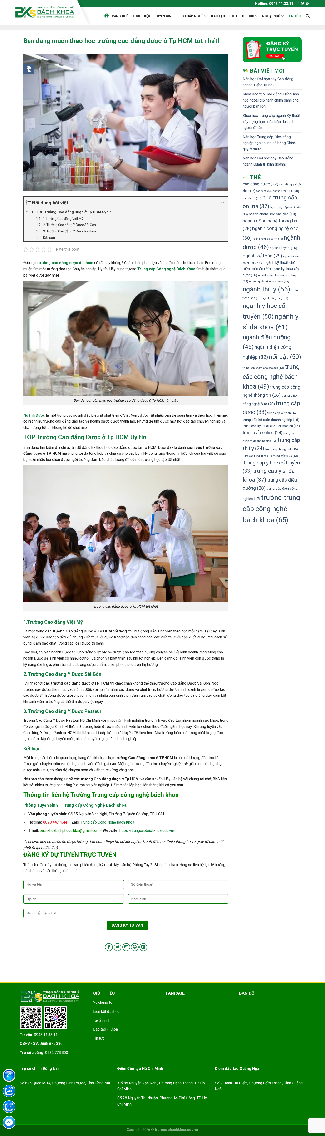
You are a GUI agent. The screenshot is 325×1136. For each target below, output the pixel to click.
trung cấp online (262, 432)
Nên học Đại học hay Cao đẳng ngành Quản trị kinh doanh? (268, 161)
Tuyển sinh (164, 16)
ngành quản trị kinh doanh (269, 281)
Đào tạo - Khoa (105, 1029)
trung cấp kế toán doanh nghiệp (271, 420)
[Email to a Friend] (126, 947)
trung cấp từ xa (285, 456)
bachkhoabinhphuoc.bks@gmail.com (69, 830)
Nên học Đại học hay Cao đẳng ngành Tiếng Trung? (268, 82)
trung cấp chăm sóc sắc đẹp (263, 368)
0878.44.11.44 (55, 822)
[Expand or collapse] (223, 202)
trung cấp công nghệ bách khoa (271, 376)
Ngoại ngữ (271, 16)
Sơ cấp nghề (192, 16)
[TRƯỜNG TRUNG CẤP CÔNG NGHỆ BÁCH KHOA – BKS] (44, 12)
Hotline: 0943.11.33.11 (274, 3)
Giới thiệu (141, 16)
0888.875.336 (51, 1043)
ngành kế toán (262, 256)
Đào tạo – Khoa (224, 16)
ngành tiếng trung (275, 298)
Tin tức (294, 16)
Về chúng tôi (103, 1002)
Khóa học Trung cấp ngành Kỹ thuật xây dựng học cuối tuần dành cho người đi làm (271, 121)
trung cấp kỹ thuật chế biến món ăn (271, 426)
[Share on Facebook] (109, 947)
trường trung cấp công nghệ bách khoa (271, 509)
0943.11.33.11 (46, 1034)
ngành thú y (266, 289)
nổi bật (285, 356)
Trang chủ (119, 16)
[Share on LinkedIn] (143, 947)
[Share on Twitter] (118, 947)
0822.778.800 (56, 1052)
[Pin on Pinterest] (135, 947)
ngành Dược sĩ (283, 248)
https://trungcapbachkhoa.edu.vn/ (147, 830)
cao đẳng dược (260, 184)
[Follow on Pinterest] (307, 3)
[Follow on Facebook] (298, 3)
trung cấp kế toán (282, 413)
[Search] (308, 16)
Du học (248, 16)
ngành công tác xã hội (268, 238)
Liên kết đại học (106, 1011)
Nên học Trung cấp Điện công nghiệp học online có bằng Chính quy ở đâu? (269, 143)
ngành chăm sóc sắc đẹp (272, 214)
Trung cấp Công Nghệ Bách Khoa (107, 822)
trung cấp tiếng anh (281, 449)
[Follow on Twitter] (302, 3)
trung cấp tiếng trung (257, 456)
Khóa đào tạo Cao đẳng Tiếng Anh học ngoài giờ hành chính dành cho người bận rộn (271, 100)
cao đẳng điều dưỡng (271, 191)
